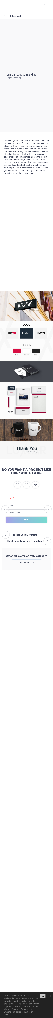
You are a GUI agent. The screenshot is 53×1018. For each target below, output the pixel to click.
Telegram (35, 484)
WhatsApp (26, 484)
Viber (17, 484)
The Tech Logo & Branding (5, 509)
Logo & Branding (26, 562)
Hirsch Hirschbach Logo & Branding (48, 509)
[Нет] (49, 996)
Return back (15, 16)
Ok (42, 996)
